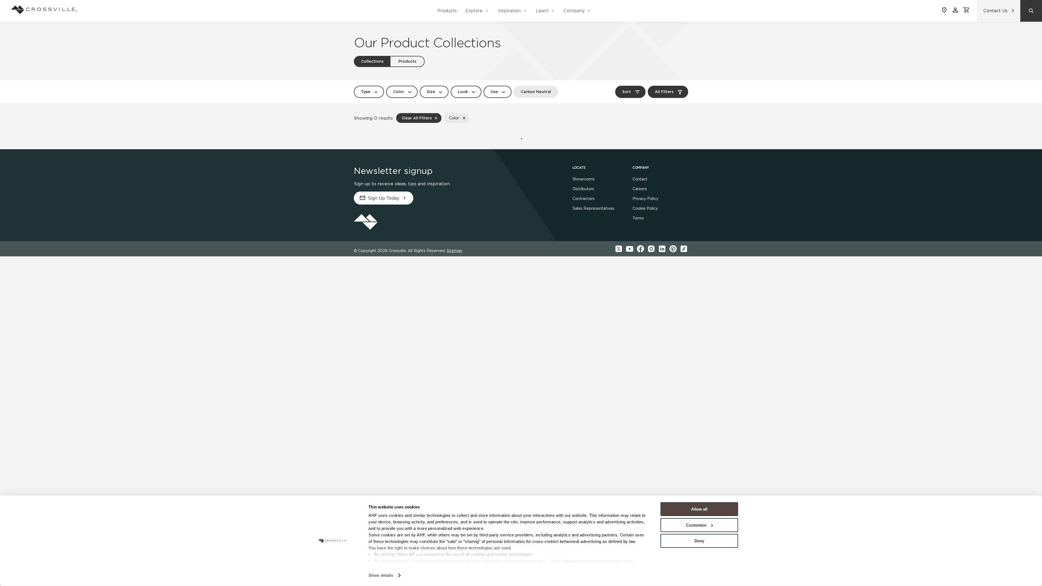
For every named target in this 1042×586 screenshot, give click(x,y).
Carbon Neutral (536, 92)
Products (447, 10)
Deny (699, 541)
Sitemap (454, 251)
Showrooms (584, 179)
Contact (640, 179)
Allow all (699, 509)
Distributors (583, 189)
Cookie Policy (645, 208)
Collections (372, 61)
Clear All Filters (417, 118)
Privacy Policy (645, 198)
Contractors (584, 198)
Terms (638, 218)
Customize (696, 525)
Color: (454, 118)
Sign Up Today (383, 198)
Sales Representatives (593, 208)
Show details (380, 575)
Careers (640, 189)
